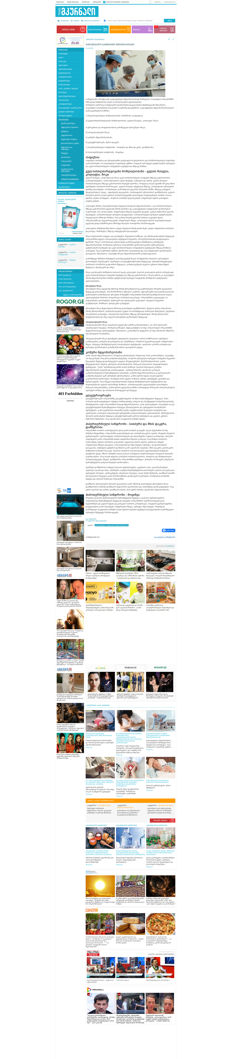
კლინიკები (64, 21)
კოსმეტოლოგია (65, 104)
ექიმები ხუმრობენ (66, 112)
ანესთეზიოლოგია (68, 175)
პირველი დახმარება (70, 179)
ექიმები (76, 21)
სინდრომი (65, 165)
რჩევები (64, 153)
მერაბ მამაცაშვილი (66, 283)
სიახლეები (63, 54)
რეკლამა (86, 2)
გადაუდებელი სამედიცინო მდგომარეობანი (111, 525)
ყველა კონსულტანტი (72, 295)
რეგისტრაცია (170, 2)
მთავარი (60, 2)
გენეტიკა (65, 131)
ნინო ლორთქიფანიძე (67, 287)
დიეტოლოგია (64, 81)
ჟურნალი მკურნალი (91, 21)
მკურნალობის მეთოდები (67, 170)
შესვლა (158, 2)
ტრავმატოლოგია (165, 805)
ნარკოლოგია (64, 84)
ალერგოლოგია (65, 77)
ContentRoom (165, 546)
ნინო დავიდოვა (64, 275)
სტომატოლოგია (65, 69)
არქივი (61, 233)
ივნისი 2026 (77, 233)
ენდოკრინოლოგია (125, 807)
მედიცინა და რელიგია (66, 148)
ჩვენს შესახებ (73, 2)
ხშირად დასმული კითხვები (117, 2)
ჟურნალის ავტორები (67, 193)
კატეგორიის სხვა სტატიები (98, 705)
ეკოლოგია (65, 157)
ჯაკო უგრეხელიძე (65, 291)
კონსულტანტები (65, 271)
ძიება (169, 21)
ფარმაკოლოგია (68, 123)
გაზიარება (170, 530)
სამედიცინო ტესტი (66, 183)
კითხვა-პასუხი (64, 240)
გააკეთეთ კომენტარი (164, 537)
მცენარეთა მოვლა (69, 139)
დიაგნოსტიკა (64, 187)
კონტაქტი (97, 2)
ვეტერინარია (66, 135)
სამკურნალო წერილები (96, 825)
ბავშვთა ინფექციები (67, 253)
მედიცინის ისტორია (69, 127)
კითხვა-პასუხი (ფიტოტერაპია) (100, 801)
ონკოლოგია (63, 100)
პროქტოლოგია (104, 805)
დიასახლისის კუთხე (70, 143)
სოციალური (66, 161)
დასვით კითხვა (160, 820)
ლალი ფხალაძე (64, 279)
